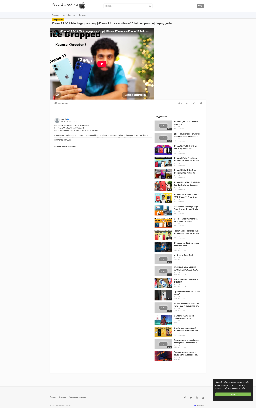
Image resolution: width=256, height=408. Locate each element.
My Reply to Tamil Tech (183, 255)
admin (64, 119)
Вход (200, 6)
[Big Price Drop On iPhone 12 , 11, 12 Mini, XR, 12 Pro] (163, 223)
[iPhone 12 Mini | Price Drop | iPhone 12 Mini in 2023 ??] (163, 174)
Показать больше (62, 140)
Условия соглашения (77, 397)
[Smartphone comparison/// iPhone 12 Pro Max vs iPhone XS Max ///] (163, 332)
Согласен (233, 394)
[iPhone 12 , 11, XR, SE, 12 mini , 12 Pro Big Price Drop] (163, 150)
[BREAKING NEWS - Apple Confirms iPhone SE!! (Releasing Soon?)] (163, 320)
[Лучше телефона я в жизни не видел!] (163, 295)
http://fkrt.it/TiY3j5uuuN (74, 128)
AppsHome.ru (69, 15)
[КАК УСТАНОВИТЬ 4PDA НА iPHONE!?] (163, 283)
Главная (55, 15)
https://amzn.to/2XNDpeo (79, 125)
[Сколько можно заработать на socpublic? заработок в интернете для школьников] (163, 344)
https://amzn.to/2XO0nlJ (89, 130)
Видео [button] (82, 15)
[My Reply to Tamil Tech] (163, 259)
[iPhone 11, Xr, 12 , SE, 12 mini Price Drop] (163, 126)
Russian (199, 405)
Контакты (62, 397)
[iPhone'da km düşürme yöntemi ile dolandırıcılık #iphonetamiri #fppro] (163, 247)
